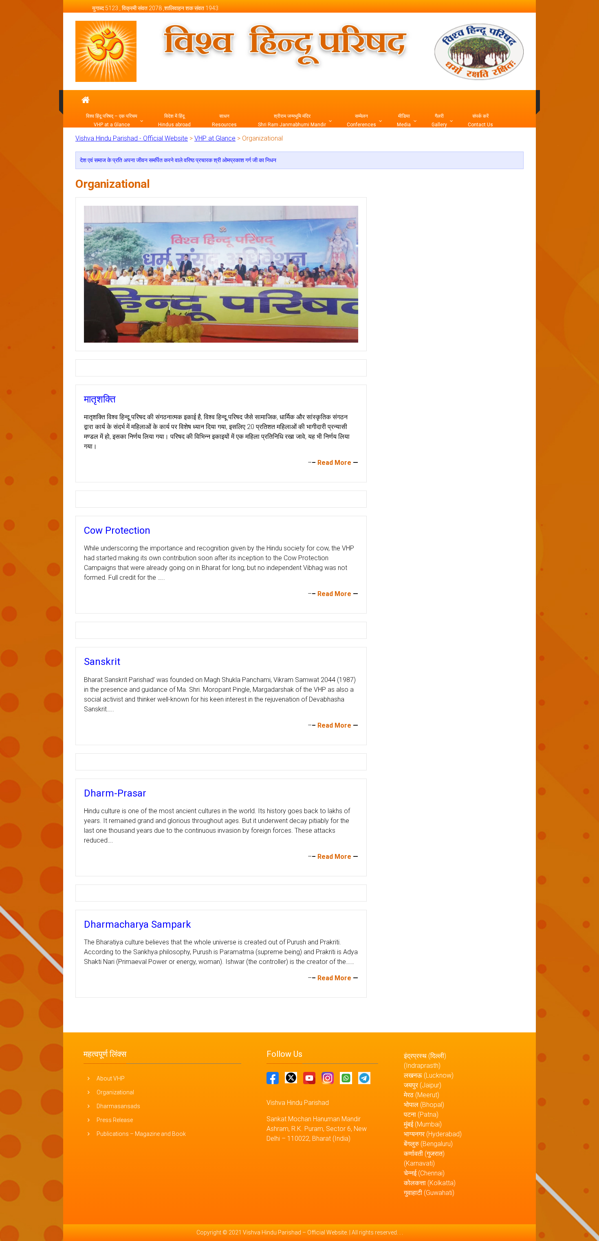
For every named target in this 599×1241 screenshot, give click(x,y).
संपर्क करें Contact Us (480, 120)
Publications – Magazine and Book (141, 1134)
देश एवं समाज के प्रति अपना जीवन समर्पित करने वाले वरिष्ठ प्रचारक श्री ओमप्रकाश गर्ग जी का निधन (178, 160)
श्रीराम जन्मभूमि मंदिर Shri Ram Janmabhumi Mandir (292, 120)
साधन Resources (224, 120)
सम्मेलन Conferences (361, 120)
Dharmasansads (118, 1106)
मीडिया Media (404, 120)
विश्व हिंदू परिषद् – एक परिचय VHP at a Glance (111, 120)
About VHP (111, 1078)
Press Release (115, 1120)
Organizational (115, 1092)
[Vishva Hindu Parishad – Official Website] (85, 100)
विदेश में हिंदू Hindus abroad (174, 120)
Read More (334, 462)
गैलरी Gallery (439, 120)
